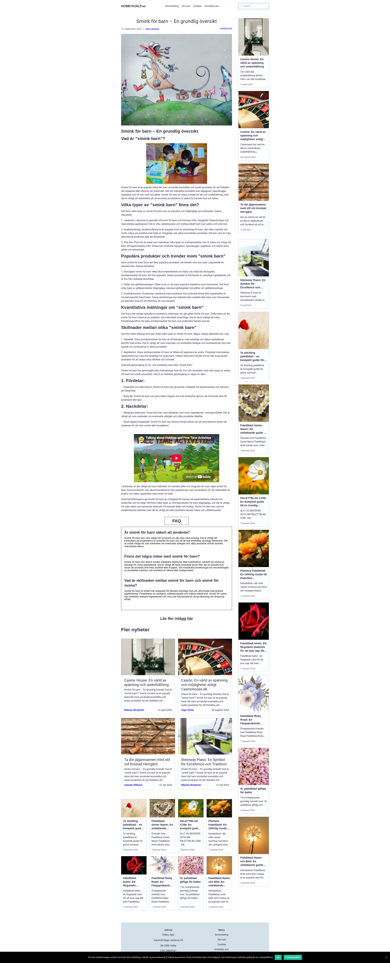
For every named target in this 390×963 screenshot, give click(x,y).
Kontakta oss (212, 6)
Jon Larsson (152, 28)
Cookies (197, 6)
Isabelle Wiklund (133, 784)
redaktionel (226, 28)
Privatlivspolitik (293, 957)
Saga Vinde (187, 710)
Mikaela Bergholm (134, 710)
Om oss (186, 6)
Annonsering (172, 6)
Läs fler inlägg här (176, 618)
